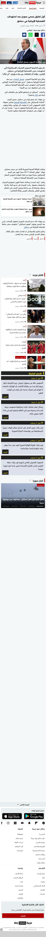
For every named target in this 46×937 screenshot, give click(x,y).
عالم (43, 877)
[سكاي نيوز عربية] (33, 2)
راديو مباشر (19, 838)
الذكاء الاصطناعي (39, 885)
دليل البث (20, 850)
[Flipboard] (36, 823)
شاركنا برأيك (41, 862)
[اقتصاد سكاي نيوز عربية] (15, 2)
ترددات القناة (19, 842)
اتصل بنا (42, 833)
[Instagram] (8, 823)
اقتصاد (42, 889)
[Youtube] (22, 823)
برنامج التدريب (40, 842)
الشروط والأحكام (39, 846)
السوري (29, 238)
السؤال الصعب (18, 877)
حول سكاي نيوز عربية (38, 838)
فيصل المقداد (18, 78)
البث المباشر (19, 846)
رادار (21, 881)
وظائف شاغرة (40, 854)
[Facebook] (1, 823)
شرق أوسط (41, 873)
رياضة (43, 881)
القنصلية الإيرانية (20, 101)
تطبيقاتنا (20, 833)
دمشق (26, 226)
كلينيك (21, 893)
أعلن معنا (42, 858)
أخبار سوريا (38, 480)
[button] (43, 35)
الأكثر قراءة (38, 275)
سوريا (35, 238)
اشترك (23, 915)
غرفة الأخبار (19, 873)
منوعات (42, 893)
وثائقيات (20, 897)
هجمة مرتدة (19, 885)
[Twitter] (15, 823)
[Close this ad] (1, 929)
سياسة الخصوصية (39, 850)
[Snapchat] (29, 823)
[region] (23, 934)
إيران (36, 94)
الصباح (21, 889)
